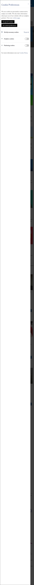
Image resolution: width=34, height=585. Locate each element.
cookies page (16, 18)
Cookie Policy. (24, 53)
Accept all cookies (8, 22)
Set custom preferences (9, 25)
